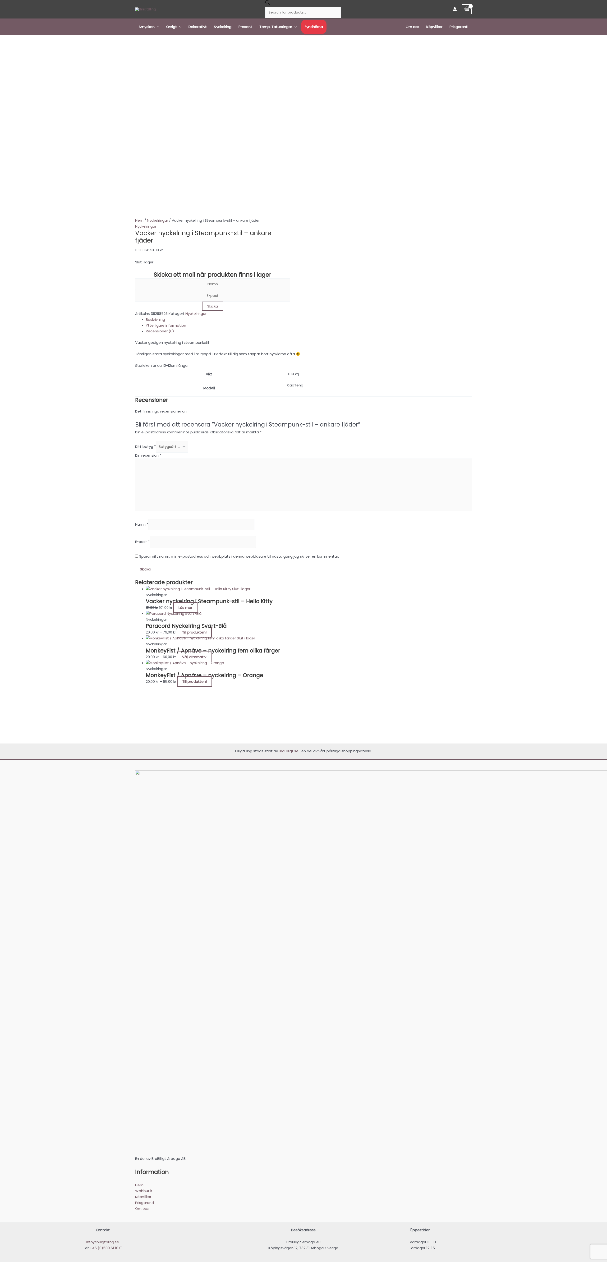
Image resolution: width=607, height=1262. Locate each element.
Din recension (148, 455)
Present (245, 26)
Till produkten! (194, 632)
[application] (157, 27)
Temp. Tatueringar (275, 26)
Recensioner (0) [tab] (160, 331)
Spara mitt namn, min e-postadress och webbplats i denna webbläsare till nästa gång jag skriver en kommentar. (239, 556)
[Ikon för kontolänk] (455, 9)
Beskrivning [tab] (155, 319)
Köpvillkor (434, 26)
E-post (142, 541)
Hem (139, 220)
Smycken (147, 26)
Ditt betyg (145, 446)
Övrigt (171, 26)
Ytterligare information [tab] (166, 325)
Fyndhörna (314, 26)
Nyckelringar (157, 220)
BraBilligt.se (289, 750)
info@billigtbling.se (102, 1241)
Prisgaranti (459, 26)
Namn (141, 524)
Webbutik (143, 1190)
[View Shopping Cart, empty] (467, 9)
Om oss (412, 26)
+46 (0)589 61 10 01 (106, 1247)
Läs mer (185, 607)
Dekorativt (198, 26)
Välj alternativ (194, 656)
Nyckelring (222, 26)
